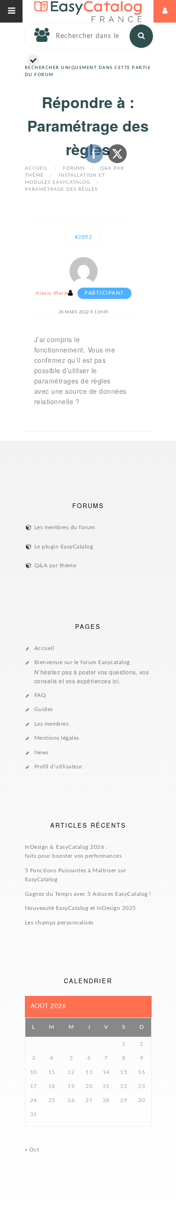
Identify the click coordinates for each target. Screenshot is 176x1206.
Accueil (36, 168)
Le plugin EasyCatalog (63, 546)
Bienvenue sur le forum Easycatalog (91, 672)
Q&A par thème (55, 565)
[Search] (141, 36)
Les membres (51, 724)
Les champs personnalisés (59, 922)
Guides (43, 709)
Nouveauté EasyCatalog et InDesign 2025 (80, 908)
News (41, 752)
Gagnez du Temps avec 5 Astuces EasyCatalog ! (88, 894)
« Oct (32, 1149)
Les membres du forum (64, 527)
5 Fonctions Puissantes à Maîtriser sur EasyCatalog (75, 875)
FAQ (40, 695)
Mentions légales (56, 738)
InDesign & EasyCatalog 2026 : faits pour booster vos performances (73, 851)
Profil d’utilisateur (58, 766)
